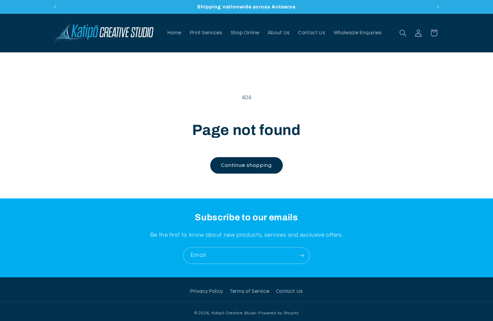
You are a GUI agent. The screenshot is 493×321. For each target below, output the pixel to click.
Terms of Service (249, 291)
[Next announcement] (438, 6)
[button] (402, 33)
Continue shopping (246, 165)
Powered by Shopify (278, 313)
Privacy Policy (206, 291)
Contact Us (289, 291)
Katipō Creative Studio (234, 313)
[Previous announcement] (55, 6)
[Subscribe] (302, 255)
